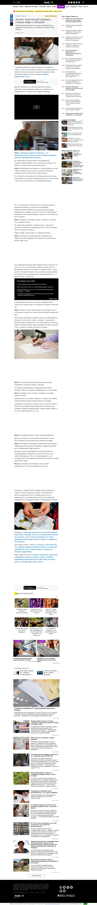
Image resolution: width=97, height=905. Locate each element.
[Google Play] (70, 895)
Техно (67, 6)
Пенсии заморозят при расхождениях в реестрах (31, 284)
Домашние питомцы (31, 6)
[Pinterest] (79, 2)
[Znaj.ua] (48, 2)
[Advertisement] (36, 193)
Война (54, 6)
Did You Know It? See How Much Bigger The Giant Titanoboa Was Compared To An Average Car (36, 632)
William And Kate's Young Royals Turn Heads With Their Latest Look (75, 123)
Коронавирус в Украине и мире (43, 11)
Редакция (37, 892)
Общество (61, 6)
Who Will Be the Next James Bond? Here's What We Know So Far (75, 129)
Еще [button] (85, 6)
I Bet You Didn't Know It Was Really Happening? (21, 630)
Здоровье (74, 6)
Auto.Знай (42, 6)
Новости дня (57, 11)
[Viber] (71, 2)
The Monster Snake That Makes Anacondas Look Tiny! (21, 611)
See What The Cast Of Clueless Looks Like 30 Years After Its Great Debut (75, 140)
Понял (85, 903)
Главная (15, 6)
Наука (80, 6)
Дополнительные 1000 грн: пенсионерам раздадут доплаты (35, 287)
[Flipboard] (77, 2)
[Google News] (71, 887)
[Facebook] (11, 15)
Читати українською (51, 16)
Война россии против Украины (25, 11)
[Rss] (74, 2)
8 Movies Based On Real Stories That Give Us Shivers (36, 611)
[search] (83, 2)
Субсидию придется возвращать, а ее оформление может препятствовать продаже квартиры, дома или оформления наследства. (35, 155)
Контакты (43, 892)
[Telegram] (69, 2)
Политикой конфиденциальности (52, 903)
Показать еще (53, 298)
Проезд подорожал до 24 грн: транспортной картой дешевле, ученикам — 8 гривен (35, 290)
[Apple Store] (61, 895)
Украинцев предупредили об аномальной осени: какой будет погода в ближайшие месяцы (35, 294)
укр (14, 2)
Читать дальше (36, 875)
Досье (22, 6)
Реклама (32, 892)
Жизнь (49, 6)
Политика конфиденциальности (20, 892)
